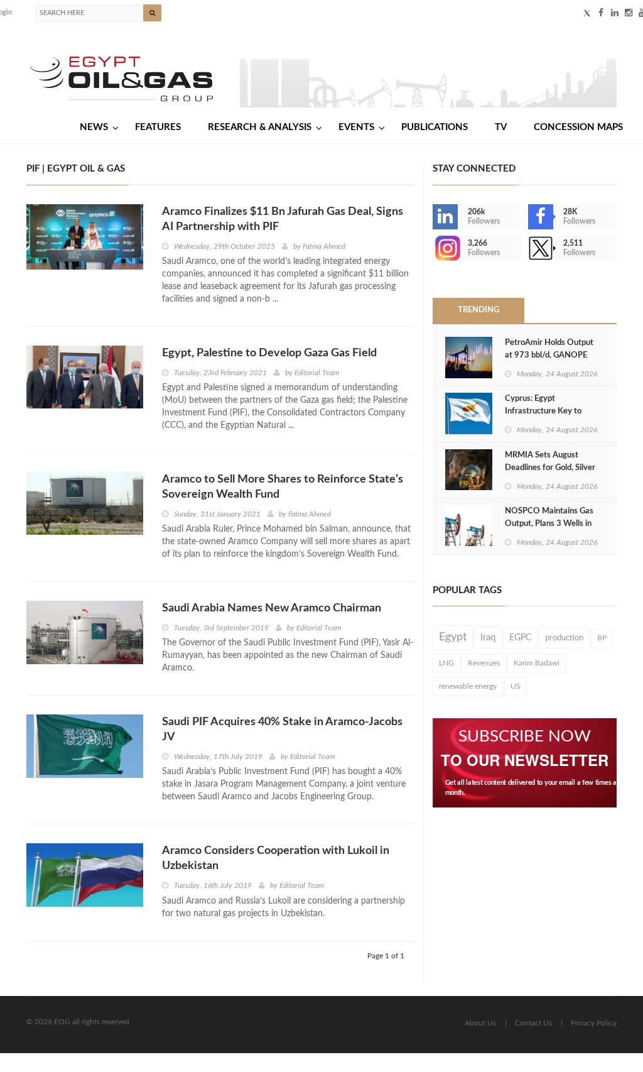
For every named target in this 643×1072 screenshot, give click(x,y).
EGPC (520, 637)
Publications (434, 127)
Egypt (453, 637)
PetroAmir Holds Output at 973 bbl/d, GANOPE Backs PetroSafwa (549, 355)
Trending (478, 310)
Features (158, 127)
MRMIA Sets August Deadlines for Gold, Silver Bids (550, 467)
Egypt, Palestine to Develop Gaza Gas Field (269, 353)
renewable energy (468, 686)
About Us (480, 1023)
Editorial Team (316, 372)
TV (501, 127)
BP (602, 638)
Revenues (484, 663)
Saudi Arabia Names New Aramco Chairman (271, 608)
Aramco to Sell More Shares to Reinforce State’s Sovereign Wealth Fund (282, 487)
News (94, 127)
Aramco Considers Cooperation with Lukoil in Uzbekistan (275, 858)
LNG (446, 663)
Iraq (487, 637)
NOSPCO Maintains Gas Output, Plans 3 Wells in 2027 (549, 523)
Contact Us (533, 1023)
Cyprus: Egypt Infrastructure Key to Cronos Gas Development (551, 411)
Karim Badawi (536, 663)
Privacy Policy (594, 1023)
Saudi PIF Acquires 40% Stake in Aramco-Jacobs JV (282, 729)
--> (434, 248)
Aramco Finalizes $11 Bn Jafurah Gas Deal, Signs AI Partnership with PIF (282, 219)
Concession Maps (578, 127)
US (516, 686)
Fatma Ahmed (324, 246)
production (564, 637)
